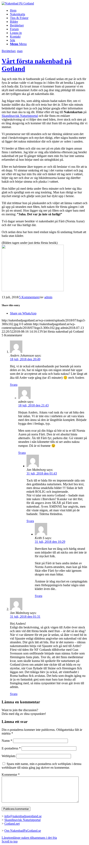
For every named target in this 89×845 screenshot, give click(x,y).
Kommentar (11, 774)
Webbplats (8, 756)
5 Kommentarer (29, 297)
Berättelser (8, 51)
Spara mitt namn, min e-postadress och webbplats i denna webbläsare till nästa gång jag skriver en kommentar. (41, 765)
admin (48, 297)
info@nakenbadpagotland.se (23, 816)
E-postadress (11, 748)
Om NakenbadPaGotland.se (22, 830)
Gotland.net (12, 823)
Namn (7, 740)
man (20, 51)
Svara (13, 384)
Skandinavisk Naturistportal (20, 115)
